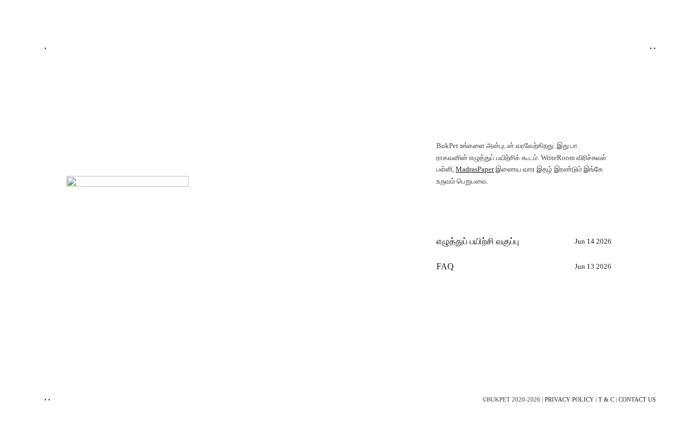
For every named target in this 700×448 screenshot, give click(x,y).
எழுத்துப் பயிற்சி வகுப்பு (477, 241)
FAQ (445, 266)
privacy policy (569, 399)
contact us (637, 399)
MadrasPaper (475, 169)
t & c (606, 399)
